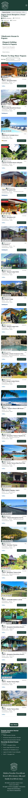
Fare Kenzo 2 (6, 244)
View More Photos (5, 24)
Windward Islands (5, 83)
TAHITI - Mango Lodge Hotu (10, 326)
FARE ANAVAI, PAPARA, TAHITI (10, 490)
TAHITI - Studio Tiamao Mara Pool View (13, 463)
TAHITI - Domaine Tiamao (9, 545)
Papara (11, 83)
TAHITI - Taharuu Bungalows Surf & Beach (12, 518)
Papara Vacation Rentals (9, 735)
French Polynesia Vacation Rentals (11, 740)
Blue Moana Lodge (7, 299)
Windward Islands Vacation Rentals (12, 737)
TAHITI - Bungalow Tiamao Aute (11, 572)
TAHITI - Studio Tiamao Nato (10, 709)
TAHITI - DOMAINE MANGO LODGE (12, 599)
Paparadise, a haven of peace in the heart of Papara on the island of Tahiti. (13, 354)
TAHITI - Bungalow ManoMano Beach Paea (13, 627)
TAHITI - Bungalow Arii (8, 190)
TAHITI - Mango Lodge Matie (10, 272)
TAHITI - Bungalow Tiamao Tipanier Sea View (14, 436)
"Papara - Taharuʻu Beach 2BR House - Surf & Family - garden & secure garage (13, 409)
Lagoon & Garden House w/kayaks (12, 162)
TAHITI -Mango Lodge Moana (10, 381)
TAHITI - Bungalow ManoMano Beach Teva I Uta (13, 655)
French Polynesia (16, 12)
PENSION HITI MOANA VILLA (10, 135)
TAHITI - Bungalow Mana (9, 80)
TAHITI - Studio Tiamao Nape (10, 681)
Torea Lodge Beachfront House (11, 108)
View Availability (21, 86)
